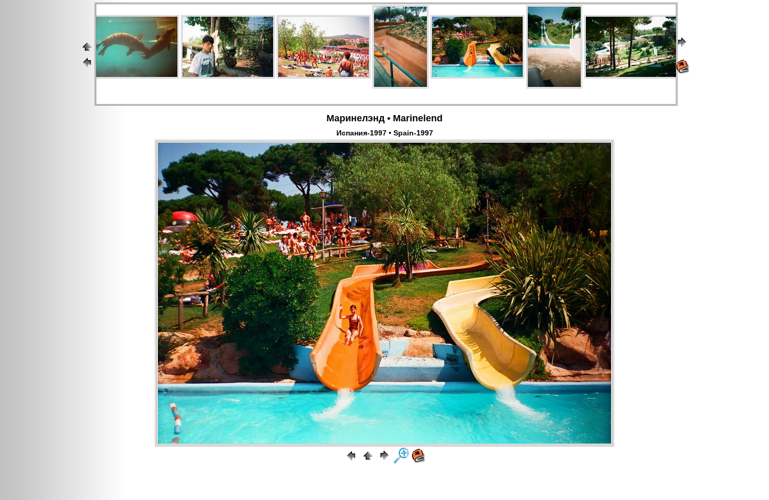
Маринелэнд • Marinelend (384, 118)
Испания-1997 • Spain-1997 (384, 133)
